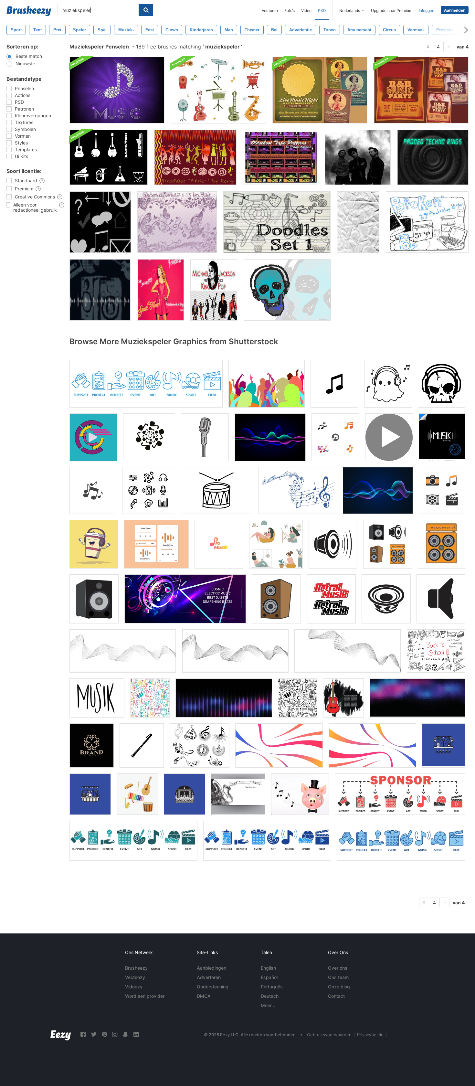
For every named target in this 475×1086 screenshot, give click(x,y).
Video (306, 10)
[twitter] (94, 1034)
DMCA (204, 996)
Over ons (337, 968)
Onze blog (339, 986)
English (268, 968)
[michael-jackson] (213, 290)
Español (269, 977)
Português (272, 986)
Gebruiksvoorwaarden (329, 1034)
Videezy (133, 986)
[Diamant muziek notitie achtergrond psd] (116, 90)
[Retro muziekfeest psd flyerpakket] (319, 90)
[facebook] (83, 1034)
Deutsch (270, 996)
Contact (336, 996)
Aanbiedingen (211, 968)
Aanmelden (454, 10)
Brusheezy (136, 968)
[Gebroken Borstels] (427, 222)
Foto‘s (289, 10)
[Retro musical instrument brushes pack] (218, 90)
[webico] (100, 222)
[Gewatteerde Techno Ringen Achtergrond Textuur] (433, 157)
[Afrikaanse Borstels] (195, 157)
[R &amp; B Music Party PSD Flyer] (421, 90)
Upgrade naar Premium (391, 10)
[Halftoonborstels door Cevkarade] (100, 290)
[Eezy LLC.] (60, 1034)
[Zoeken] (146, 10)
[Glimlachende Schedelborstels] (287, 290)
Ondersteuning (212, 986)
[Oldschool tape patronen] (280, 157)
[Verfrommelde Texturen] (358, 222)
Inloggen (426, 10)
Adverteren (209, 977)
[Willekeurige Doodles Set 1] (277, 222)
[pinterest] (104, 1034)
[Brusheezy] (28, 11)
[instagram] (114, 1034)
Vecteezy (135, 977)
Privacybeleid (370, 1034)
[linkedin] (136, 1034)
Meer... (268, 1005)
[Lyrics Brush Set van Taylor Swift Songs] (160, 290)
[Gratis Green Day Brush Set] (358, 157)
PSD (322, 10)
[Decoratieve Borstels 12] (177, 222)
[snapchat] (125, 1034)
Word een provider (144, 996)
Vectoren (270, 10)
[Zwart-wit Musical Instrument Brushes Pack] (108, 157)
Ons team (338, 977)
